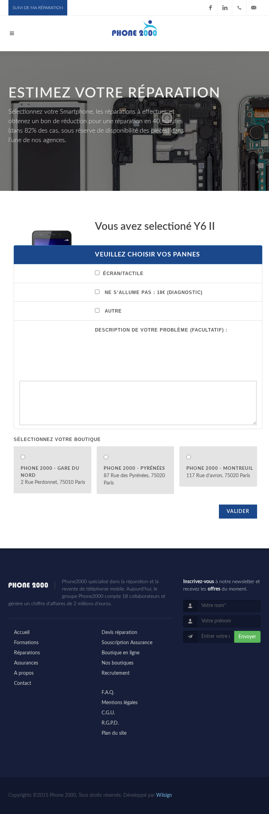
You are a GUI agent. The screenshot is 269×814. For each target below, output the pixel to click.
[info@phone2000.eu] (254, 7)
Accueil (21, 632)
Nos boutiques (117, 663)
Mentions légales (120, 702)
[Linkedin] (225, 7)
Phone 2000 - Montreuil (219, 468)
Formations (26, 642)
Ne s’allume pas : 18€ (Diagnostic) (153, 292)
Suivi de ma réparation (38, 8)
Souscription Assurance (127, 642)
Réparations (27, 652)
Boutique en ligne (120, 652)
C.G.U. (108, 712)
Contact (22, 683)
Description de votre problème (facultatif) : (161, 330)
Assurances (26, 663)
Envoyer (247, 636)
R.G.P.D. (110, 723)
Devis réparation (119, 632)
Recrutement (116, 673)
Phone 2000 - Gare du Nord (50, 472)
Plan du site (114, 733)
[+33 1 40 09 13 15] (239, 7)
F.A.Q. (108, 692)
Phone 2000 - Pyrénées (134, 468)
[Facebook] (211, 7)
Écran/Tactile (123, 273)
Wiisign (164, 795)
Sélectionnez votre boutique (57, 439)
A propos (24, 673)
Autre (113, 311)
